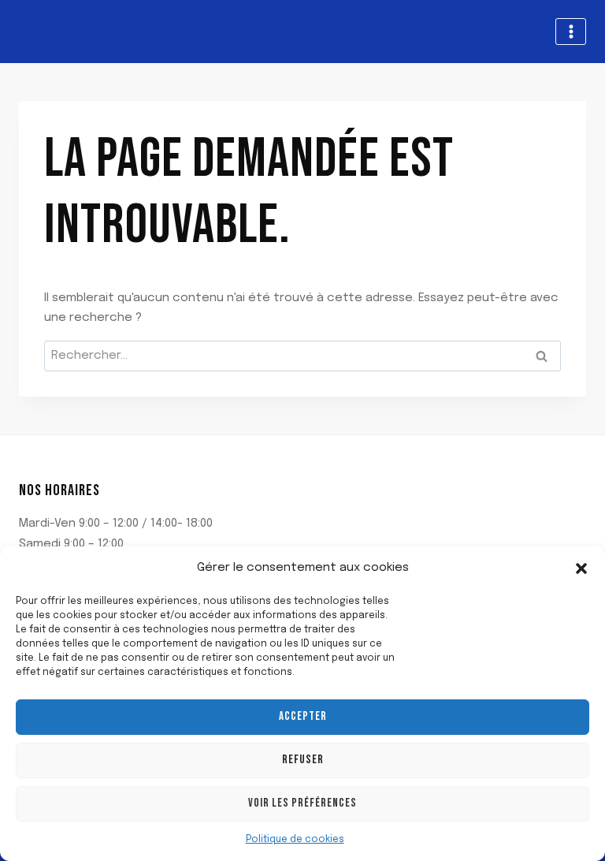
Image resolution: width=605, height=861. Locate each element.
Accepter (303, 716)
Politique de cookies (295, 839)
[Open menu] (570, 31)
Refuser (303, 759)
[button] (581, 568)
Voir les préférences (302, 803)
